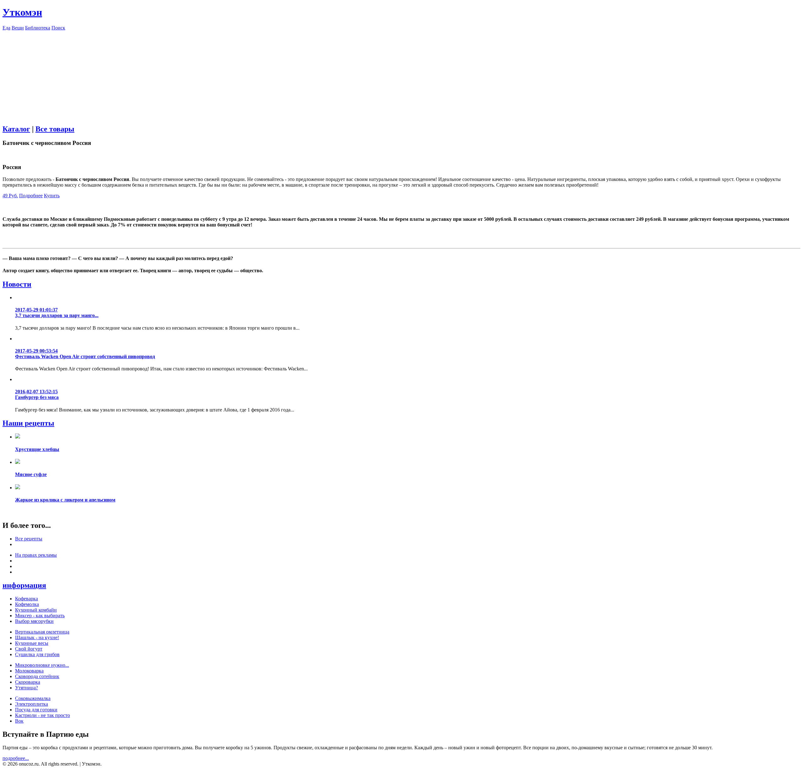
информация (24, 585)
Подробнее (31, 195)
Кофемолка (27, 604)
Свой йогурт (28, 648)
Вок (19, 721)
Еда (6, 27)
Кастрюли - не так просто (42, 715)
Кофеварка (26, 598)
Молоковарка (29, 670)
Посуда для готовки (36, 709)
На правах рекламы (36, 555)
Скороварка (27, 682)
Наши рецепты (28, 423)
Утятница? (26, 687)
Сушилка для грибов (37, 654)
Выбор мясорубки (34, 621)
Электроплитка (31, 704)
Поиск (58, 27)
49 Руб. (10, 195)
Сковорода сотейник (37, 676)
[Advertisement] (401, 75)
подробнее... (16, 758)
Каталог (16, 129)
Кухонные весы (31, 643)
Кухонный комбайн (36, 610)
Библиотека (37, 27)
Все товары (54, 129)
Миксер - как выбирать (40, 615)
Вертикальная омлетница (42, 631)
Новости (17, 284)
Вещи (18, 27)
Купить (52, 195)
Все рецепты (28, 538)
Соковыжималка (33, 698)
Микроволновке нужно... (42, 665)
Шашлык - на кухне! (37, 637)
